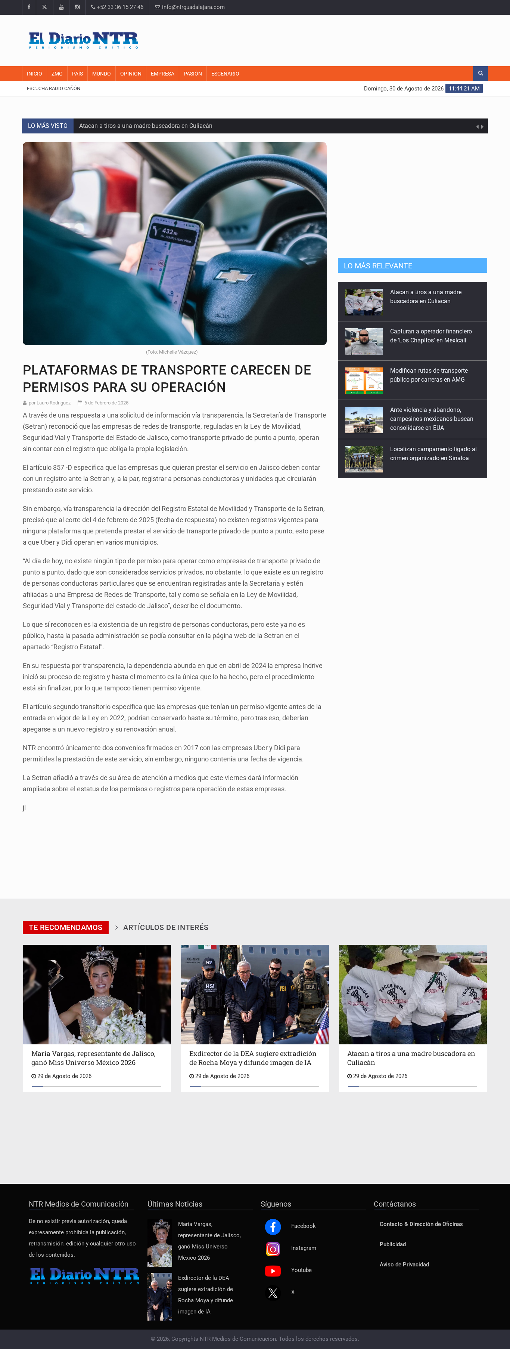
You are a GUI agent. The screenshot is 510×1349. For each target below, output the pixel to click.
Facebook (303, 1226)
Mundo (101, 74)
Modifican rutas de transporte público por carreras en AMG (156, 131)
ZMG (57, 74)
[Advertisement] (346, 39)
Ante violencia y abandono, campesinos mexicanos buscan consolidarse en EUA (431, 418)
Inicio (34, 74)
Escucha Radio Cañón (53, 88)
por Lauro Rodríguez (50, 403)
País (77, 74)
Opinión (131, 74)
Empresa (162, 74)
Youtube (301, 1270)
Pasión (193, 74)
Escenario (225, 74)
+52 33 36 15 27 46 (119, 7)
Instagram (303, 1248)
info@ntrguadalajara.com (193, 7)
